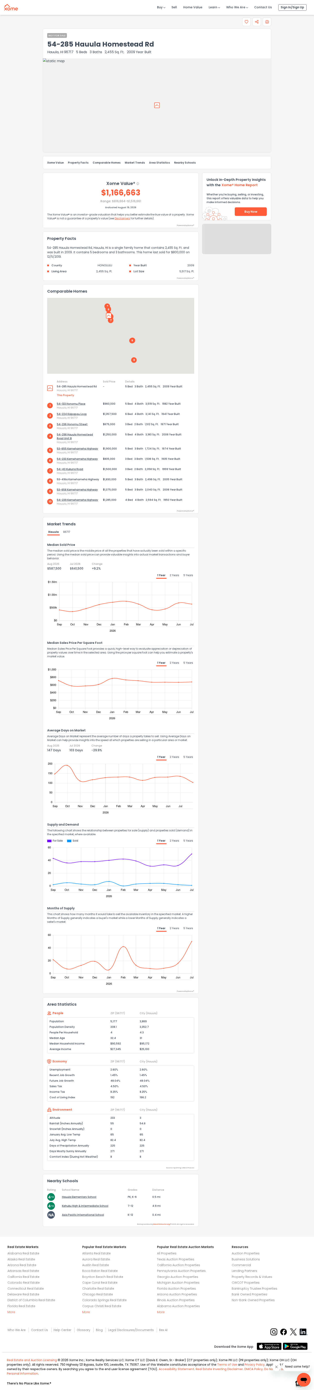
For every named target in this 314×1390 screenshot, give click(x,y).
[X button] (294, 1331)
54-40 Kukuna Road (70, 469)
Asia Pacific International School (83, 1215)
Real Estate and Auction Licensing (32, 1360)
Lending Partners (244, 1271)
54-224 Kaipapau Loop (72, 414)
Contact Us (263, 7)
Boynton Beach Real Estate (102, 1277)
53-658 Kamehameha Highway (77, 489)
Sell (174, 7)
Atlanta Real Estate (96, 1253)
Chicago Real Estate (97, 1294)
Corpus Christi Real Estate (101, 1306)
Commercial (241, 1265)
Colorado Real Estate (23, 1282)
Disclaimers (122, 218)
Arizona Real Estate (21, 1265)
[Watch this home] (246, 22)
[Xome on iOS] (270, 1345)
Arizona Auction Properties (177, 1294)
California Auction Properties (178, 1265)
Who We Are (235, 7)
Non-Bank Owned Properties (253, 1300)
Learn (213, 7)
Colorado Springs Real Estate (104, 1300)
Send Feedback (237, 243)
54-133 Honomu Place (71, 404)
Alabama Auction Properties (178, 1306)
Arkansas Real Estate (23, 1271)
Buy (160, 7)
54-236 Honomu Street (72, 424)
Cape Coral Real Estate (99, 1282)
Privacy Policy (255, 1364)
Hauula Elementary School (79, 1197)
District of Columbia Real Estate (31, 1300)
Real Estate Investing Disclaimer (219, 1369)
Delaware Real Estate (23, 1294)
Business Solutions (246, 1259)
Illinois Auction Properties (176, 1300)
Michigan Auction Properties (178, 1282)
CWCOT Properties (246, 1282)
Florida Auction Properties (176, 1288)
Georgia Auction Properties (177, 1277)
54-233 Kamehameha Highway (77, 459)
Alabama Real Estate (23, 1253)
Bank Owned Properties (249, 1294)
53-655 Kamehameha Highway (77, 448)
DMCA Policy (253, 1369)
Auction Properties (246, 1253)
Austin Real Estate (95, 1265)
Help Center (62, 1330)
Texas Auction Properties (175, 1259)
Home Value (192, 7)
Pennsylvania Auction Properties (181, 1271)
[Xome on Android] (295, 1345)
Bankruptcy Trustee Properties (254, 1288)
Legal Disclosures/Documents (131, 1330)
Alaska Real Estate (21, 1259)
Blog (99, 1330)
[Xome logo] (11, 6)
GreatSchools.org (161, 1224)
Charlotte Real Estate (98, 1288)
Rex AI (163, 1330)
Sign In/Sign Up (292, 7)
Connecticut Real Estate (25, 1288)
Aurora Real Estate (96, 1259)
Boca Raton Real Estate (100, 1271)
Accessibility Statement (176, 1369)
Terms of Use (227, 1364)
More (11, 1312)
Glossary (83, 1330)
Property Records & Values (252, 1277)
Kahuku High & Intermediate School (85, 1206)
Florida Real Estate (21, 1306)
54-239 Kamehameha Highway (77, 500)
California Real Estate (23, 1277)
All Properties (166, 1253)
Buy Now (250, 211)
